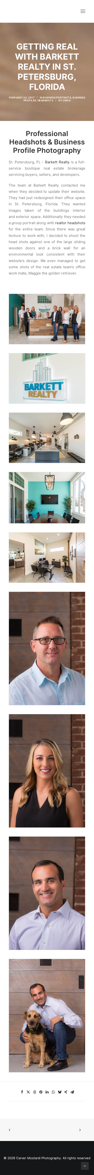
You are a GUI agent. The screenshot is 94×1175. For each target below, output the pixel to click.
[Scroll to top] (85, 1165)
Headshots (46, 100)
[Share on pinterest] (41, 1092)
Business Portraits (57, 97)
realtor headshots (70, 223)
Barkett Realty (57, 162)
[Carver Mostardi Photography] (13, 11)
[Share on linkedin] (47, 1092)
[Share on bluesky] (59, 1092)
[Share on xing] (66, 1092)
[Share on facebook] (22, 1092)
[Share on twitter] (28, 1092)
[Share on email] (72, 1092)
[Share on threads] (34, 1092)
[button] (83, 11)
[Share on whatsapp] (53, 1092)
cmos (66, 100)
